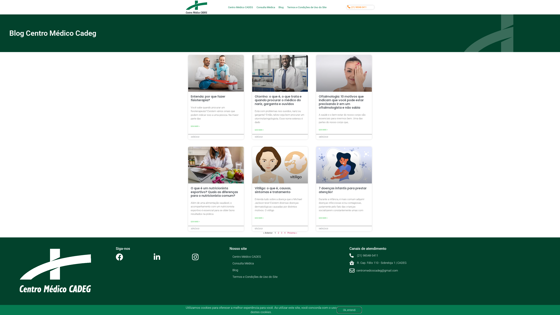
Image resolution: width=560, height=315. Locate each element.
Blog (281, 7)
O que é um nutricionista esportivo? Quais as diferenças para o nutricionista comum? (214, 192)
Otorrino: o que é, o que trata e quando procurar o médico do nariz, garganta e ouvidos (278, 100)
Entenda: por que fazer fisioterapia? (208, 98)
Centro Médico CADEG (240, 7)
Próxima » (292, 233)
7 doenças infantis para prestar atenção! (343, 190)
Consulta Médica (266, 7)
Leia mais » (195, 126)
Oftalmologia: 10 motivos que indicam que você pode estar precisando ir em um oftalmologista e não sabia (341, 102)
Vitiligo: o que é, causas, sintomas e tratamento (273, 190)
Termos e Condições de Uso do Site (307, 7)
